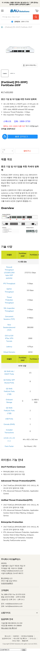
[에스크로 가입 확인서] (9, 628)
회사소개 (7, 636)
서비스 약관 (16, 641)
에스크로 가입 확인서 (20, 638)
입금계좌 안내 (6, 638)
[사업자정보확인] (7, 583)
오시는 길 (33, 638)
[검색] (36, 17)
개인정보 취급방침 (27, 636)
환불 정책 (25, 641)
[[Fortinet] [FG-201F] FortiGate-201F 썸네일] (4, 73)
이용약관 (16, 636)
